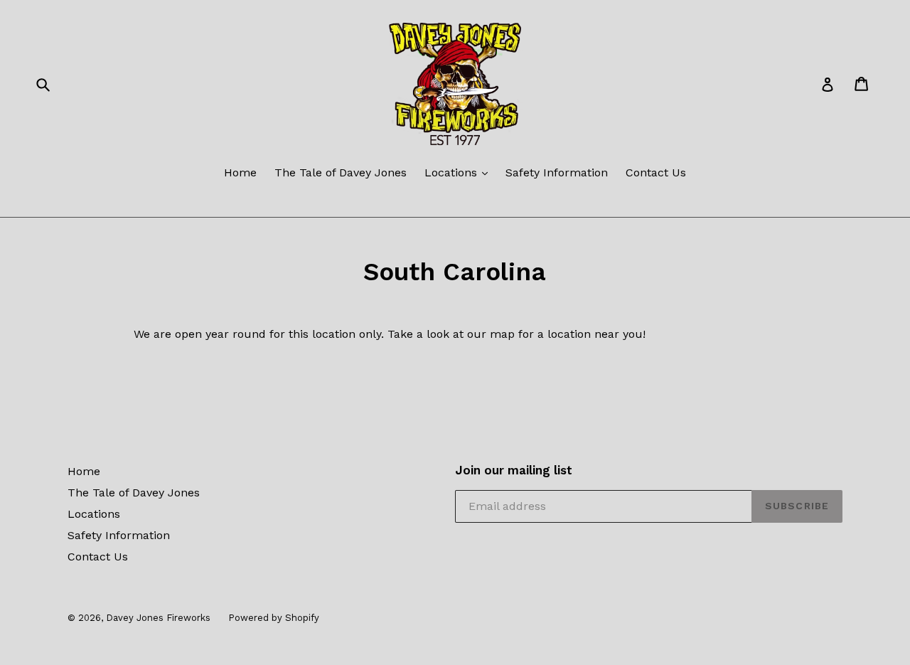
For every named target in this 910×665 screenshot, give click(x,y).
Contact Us (656, 172)
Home (240, 172)
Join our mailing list (513, 470)
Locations (452, 172)
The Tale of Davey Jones (340, 172)
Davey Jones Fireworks (158, 617)
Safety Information (556, 172)
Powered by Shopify (273, 617)
